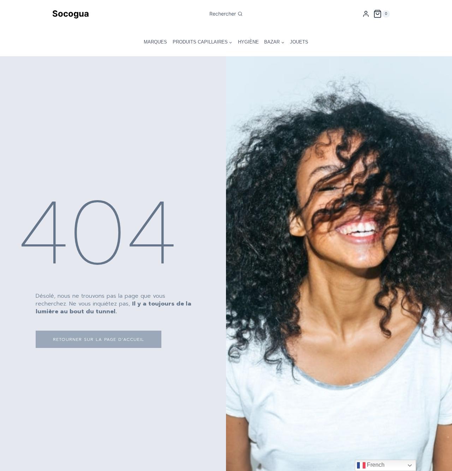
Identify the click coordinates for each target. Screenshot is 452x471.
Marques (155, 42)
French (375, 465)
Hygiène (248, 42)
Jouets (299, 42)
